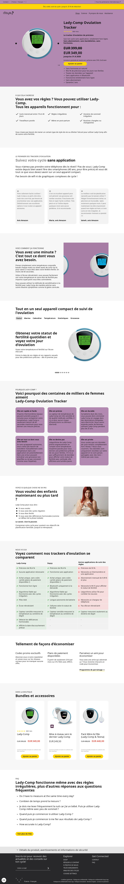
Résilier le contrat (71, 862)
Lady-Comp (23, 734)
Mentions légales (91, 881)
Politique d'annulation (80, 881)
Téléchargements (70, 868)
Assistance (109, 13)
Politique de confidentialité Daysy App (98, 879)
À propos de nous (96, 13)
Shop (77, 13)
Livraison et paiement (102, 881)
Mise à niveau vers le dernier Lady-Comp (60, 735)
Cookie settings (70, 873)
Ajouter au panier (75, 64)
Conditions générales (66, 879)
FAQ (93, 862)
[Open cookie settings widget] (4, 880)
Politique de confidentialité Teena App (63, 881)
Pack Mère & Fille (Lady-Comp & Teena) (92, 735)
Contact (95, 860)
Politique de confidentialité (80, 879)
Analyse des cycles (71, 870)
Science (84, 13)
